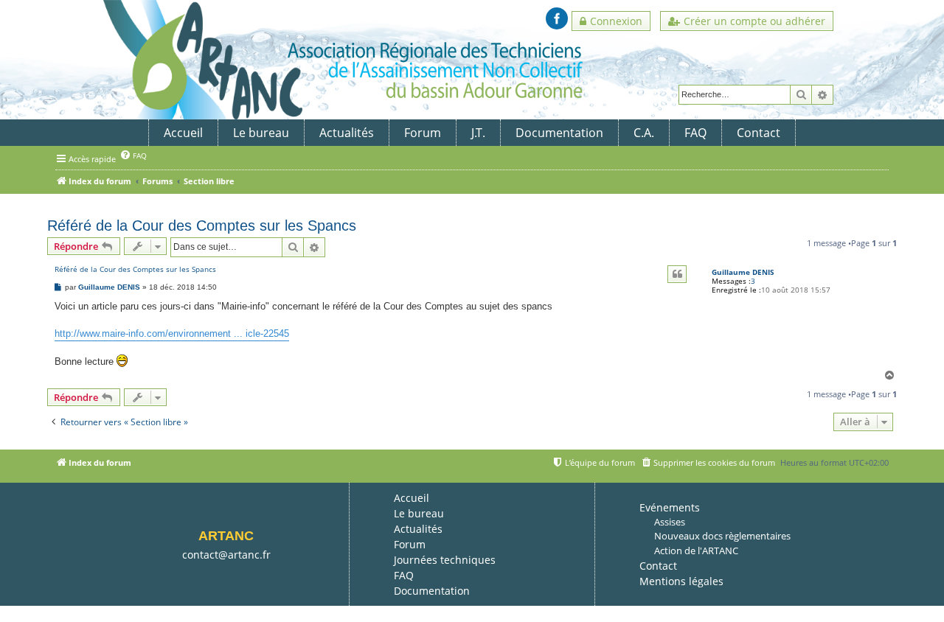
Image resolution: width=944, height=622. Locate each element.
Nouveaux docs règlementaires (722, 535)
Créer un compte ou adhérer (754, 21)
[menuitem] (133, 155)
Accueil (183, 133)
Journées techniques (445, 560)
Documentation (559, 133)
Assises (669, 521)
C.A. (644, 133)
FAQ (695, 133)
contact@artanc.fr (226, 555)
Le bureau (261, 133)
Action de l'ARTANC (696, 550)
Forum (422, 133)
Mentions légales (681, 581)
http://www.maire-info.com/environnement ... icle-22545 (172, 333)
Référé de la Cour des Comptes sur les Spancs (201, 225)
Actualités (346, 133)
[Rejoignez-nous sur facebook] (557, 18)
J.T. (478, 133)
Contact (758, 133)
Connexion (616, 21)
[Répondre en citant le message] (677, 274)
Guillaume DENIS (743, 272)
